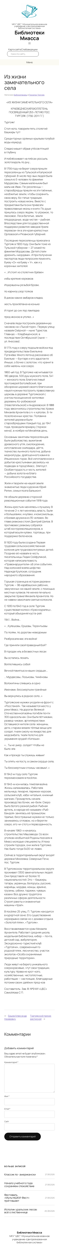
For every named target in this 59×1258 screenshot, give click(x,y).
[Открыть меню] (29, 43)
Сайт (6, 1121)
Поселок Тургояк (37, 94)
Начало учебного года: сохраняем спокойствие (19, 1184)
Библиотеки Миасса (29, 35)
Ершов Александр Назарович (15, 1017)
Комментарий (11, 1062)
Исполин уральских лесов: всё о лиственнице (20, 1211)
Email (7, 1108)
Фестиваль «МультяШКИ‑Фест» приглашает (16, 1197)
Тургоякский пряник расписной (40, 1017)
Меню (29, 62)
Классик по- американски (20, 1174)
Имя (6, 1096)
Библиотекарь (20, 94)
